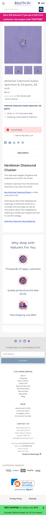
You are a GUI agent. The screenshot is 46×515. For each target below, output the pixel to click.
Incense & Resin (23, 411)
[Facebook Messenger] (29, 341)
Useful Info (23, 383)
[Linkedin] (24, 341)
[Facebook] (5, 142)
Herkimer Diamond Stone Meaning (19, 221)
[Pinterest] (22, 142)
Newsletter (23, 394)
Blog (23, 396)
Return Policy (23, 381)
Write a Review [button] (11, 99)
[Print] (14, 142)
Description (23, 153)
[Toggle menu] (3, 3)
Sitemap (32, 498)
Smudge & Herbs (23, 413)
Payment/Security (23, 386)
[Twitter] (18, 142)
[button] (23, 484)
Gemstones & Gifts (23, 408)
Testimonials (23, 391)
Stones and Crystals (23, 416)
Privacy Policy (16, 498)
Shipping (23, 378)
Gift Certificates (23, 389)
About (23, 376)
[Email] (10, 142)
